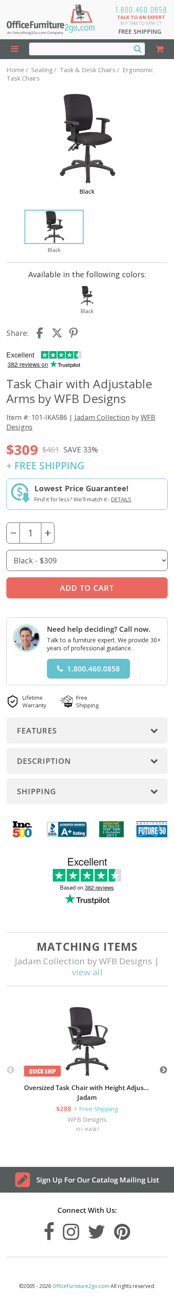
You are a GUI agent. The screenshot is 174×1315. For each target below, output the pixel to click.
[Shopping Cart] (159, 49)
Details (121, 499)
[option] (54, 232)
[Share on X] (57, 332)
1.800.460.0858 (141, 9)
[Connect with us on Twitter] (96, 1229)
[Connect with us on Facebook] (49, 1229)
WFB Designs (87, 1119)
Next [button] (163, 1070)
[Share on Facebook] (40, 332)
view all (87, 972)
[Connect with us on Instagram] (71, 1229)
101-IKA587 (87, 1129)
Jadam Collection (102, 417)
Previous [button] (10, 1070)
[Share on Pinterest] (74, 332)
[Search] (137, 48)
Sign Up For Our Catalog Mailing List (97, 1180)
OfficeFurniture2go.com (80, 1286)
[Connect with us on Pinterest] (122, 1229)
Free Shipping (139, 31)
